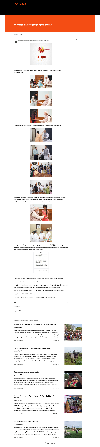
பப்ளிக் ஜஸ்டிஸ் (20, 4)
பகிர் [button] (76, 39)
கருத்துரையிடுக (17, 310)
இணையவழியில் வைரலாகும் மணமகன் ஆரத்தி (26, 372)
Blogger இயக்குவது (50, 443)
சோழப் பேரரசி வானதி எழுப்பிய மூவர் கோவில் (26, 421)
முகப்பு (16, 10)
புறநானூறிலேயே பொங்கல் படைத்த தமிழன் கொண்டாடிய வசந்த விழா (32, 348)
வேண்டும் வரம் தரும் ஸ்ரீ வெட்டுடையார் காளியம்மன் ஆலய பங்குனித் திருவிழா (35, 324)
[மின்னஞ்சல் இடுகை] (15, 302)
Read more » (56, 340)
